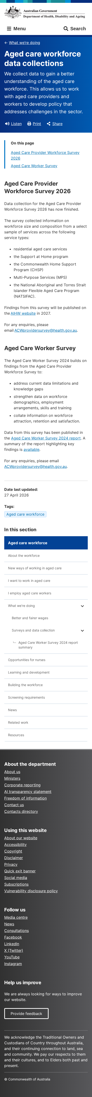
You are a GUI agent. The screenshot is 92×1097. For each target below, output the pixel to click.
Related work (18, 722)
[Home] (46, 12)
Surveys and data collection (33, 630)
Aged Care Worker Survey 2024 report (46, 438)
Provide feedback (26, 1013)
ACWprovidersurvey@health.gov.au (45, 330)
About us (12, 771)
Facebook (13, 937)
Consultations (16, 930)
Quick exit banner (20, 871)
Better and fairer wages (30, 618)
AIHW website (23, 313)
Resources (16, 735)
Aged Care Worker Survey (34, 165)
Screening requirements (26, 697)
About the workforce (24, 555)
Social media (15, 877)
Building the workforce (25, 685)
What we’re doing (24, 42)
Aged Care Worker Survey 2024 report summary (48, 644)
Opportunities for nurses (26, 660)
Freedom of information (25, 798)
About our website (20, 838)
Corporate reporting (22, 785)
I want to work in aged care (29, 581)
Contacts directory (21, 811)
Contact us (14, 804)
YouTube (12, 957)
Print (37, 123)
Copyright (13, 851)
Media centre (16, 917)
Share (57, 123)
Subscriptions (16, 884)
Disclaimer (13, 857)
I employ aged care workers (29, 593)
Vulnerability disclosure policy (31, 890)
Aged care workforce (25, 514)
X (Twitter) (13, 950)
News (12, 710)
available (31, 449)
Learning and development (29, 672)
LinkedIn (11, 943)
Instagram (13, 963)
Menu (19, 28)
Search (78, 28)
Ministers (12, 778)
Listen (16, 123)
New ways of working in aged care (35, 568)
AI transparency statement (27, 791)
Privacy (10, 864)
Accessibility (15, 844)
